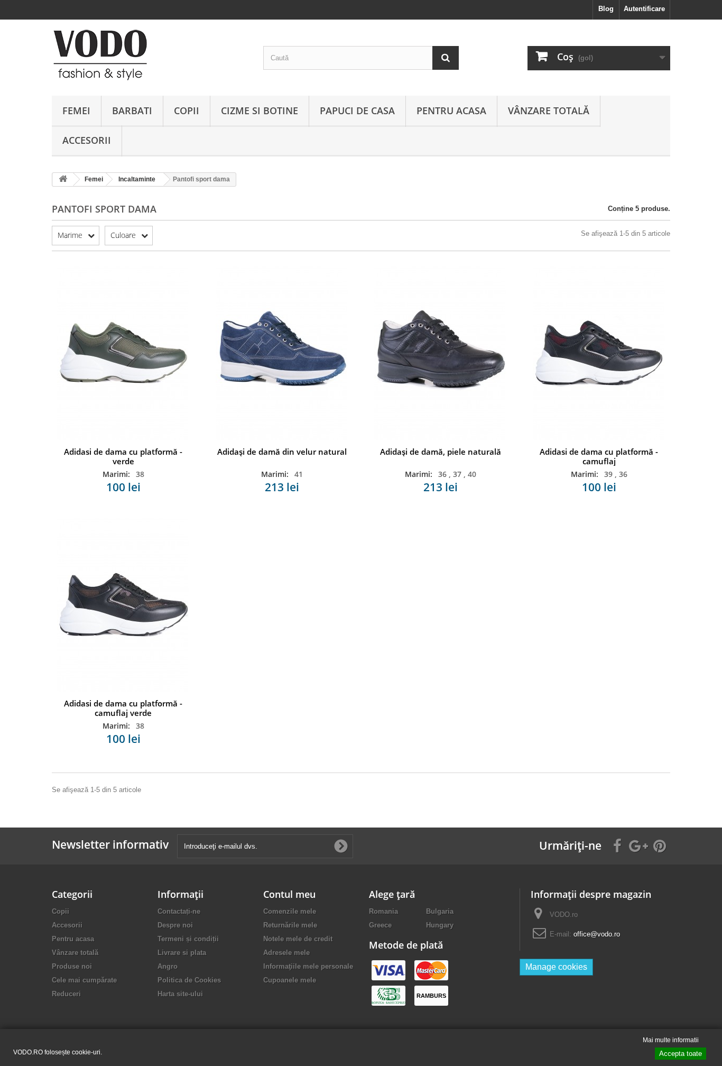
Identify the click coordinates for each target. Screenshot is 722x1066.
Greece (380, 925)
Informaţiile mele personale (308, 966)
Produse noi (72, 966)
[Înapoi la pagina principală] (63, 179)
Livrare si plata (182, 953)
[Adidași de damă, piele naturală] (440, 352)
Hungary (439, 925)
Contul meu (289, 894)
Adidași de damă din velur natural (282, 451)
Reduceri (66, 994)
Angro (168, 966)
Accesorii (86, 140)
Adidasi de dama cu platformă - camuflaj (599, 456)
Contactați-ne (179, 911)
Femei (76, 110)
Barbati (132, 110)
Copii (186, 110)
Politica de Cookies (189, 980)
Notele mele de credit (297, 939)
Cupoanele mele (289, 980)
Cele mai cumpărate (84, 980)
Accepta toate (680, 1054)
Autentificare (644, 9)
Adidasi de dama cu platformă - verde (123, 456)
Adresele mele (286, 953)
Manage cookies (556, 966)
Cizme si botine (259, 110)
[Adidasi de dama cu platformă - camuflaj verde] (123, 604)
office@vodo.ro (596, 934)
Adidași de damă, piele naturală (440, 451)
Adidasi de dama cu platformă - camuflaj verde (123, 708)
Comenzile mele (289, 911)
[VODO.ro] (149, 54)
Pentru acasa (451, 110)
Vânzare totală (548, 110)
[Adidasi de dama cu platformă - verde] (123, 352)
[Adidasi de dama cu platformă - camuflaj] (598, 352)
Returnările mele (290, 925)
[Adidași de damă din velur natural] (281, 352)
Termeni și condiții (188, 939)
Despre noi (175, 925)
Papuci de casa (357, 110)
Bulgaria (439, 911)
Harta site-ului (180, 994)
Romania (383, 911)
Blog (606, 9)
